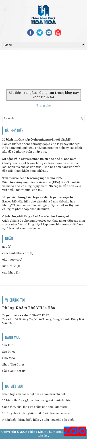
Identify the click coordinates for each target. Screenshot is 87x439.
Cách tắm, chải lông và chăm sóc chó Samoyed (35, 216)
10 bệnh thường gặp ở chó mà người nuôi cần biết (37, 139)
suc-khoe (8, 272)
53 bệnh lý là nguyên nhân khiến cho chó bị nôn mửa (39, 159)
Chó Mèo (8, 358)
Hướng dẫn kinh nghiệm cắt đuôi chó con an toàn (36, 413)
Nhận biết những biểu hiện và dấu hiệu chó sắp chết (38, 197)
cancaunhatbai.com (15, 253)
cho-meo (8, 259)
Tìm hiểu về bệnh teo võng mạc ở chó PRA (32, 178)
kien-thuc (9, 266)
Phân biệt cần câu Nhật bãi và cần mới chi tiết (33, 394)
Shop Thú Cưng (13, 364)
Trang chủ (43, 105)
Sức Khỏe (9, 351)
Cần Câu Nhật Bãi (14, 371)
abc (4, 246)
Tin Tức (7, 345)
